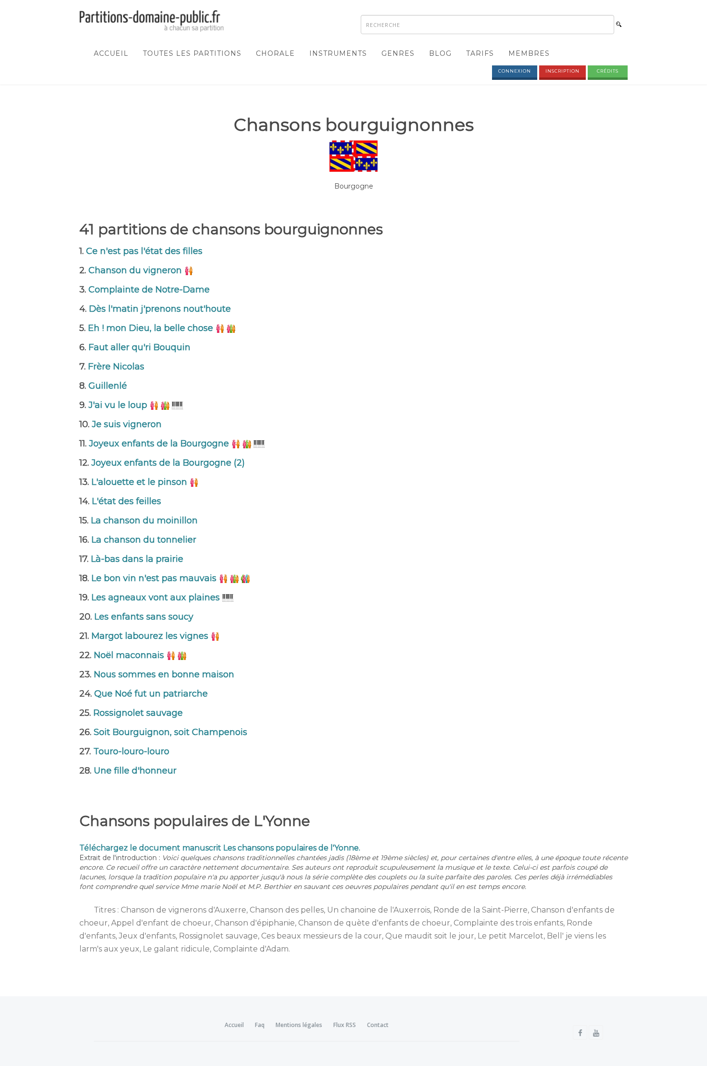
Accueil (111, 53)
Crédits (607, 71)
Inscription (562, 71)
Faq (260, 1025)
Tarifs (480, 53)
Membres (529, 53)
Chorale (275, 53)
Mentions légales (299, 1025)
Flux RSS (344, 1025)
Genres (398, 53)
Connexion (514, 71)
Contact (378, 1025)
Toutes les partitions (192, 53)
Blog (440, 53)
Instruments (338, 53)
